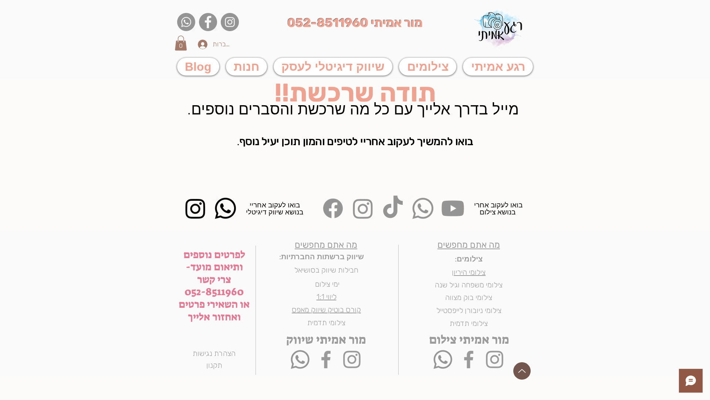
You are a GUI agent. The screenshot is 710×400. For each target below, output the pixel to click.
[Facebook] (208, 22)
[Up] (522, 371)
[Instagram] (230, 22)
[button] (181, 43)
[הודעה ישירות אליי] (300, 359)
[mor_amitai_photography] (352, 359)
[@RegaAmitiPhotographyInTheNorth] (326, 359)
